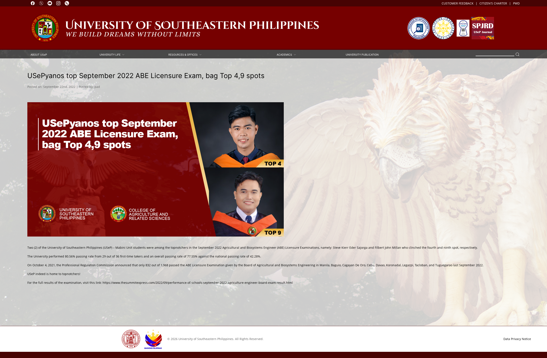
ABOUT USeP (39, 54)
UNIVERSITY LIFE (111, 54)
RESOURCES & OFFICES (183, 54)
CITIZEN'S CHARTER (493, 3)
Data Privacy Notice (517, 339)
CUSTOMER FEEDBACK (457, 3)
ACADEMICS (285, 54)
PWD (516, 3)
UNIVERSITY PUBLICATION (362, 54)
